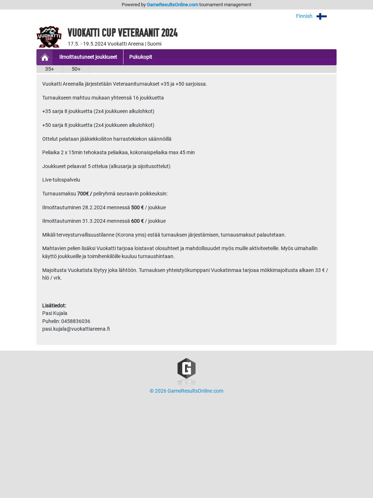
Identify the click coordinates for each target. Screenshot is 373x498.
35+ (49, 69)
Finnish (305, 16)
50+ (76, 69)
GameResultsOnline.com (172, 4)
